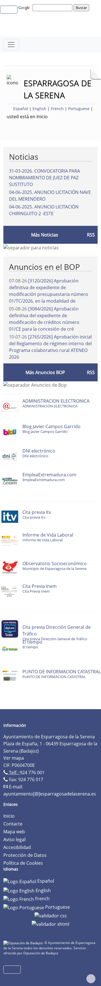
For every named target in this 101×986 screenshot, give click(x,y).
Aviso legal (14, 839)
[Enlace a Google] (25, 7)
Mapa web (14, 832)
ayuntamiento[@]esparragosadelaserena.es (49, 794)
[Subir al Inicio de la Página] (90, 978)
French (57, 108)
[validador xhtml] (50, 923)
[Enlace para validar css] (51, 915)
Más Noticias (44, 235)
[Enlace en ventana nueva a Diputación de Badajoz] (23, 942)
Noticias (23, 156)
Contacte (12, 824)
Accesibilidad (17, 847)
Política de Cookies (23, 863)
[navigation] (53, 7)
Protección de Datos (25, 855)
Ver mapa (13, 758)
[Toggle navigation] (11, 44)
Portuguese (78, 108)
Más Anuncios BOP (45, 372)
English (39, 108)
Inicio (9, 816)
